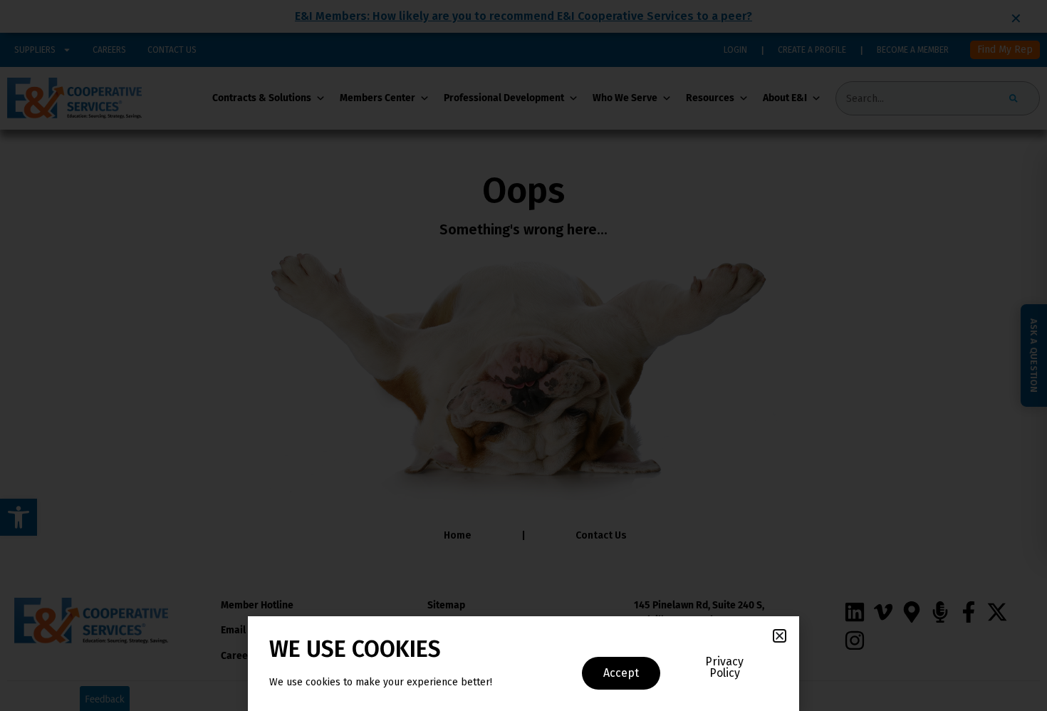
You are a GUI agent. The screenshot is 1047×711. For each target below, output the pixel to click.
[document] (523, 355)
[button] (779, 635)
